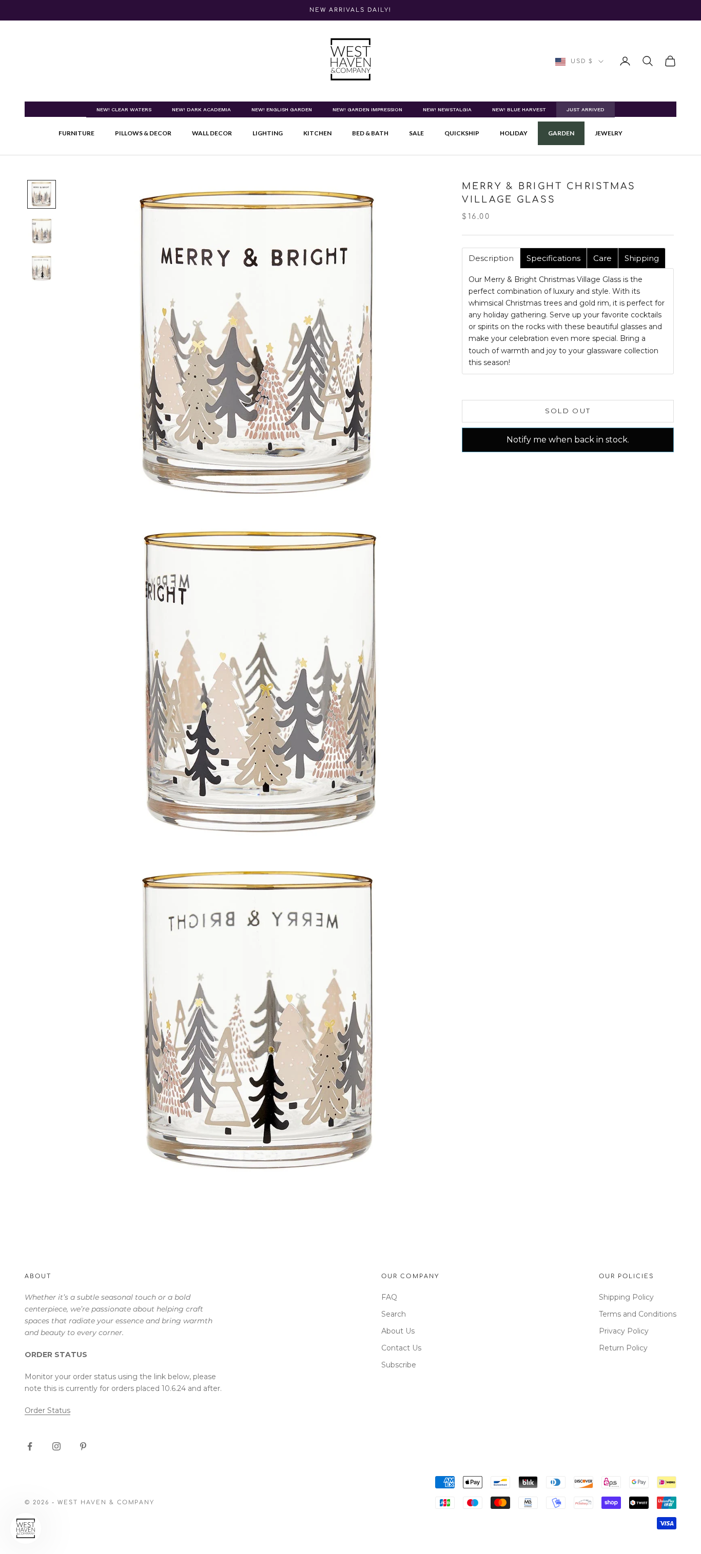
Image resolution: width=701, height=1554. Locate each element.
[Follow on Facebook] (30, 1446)
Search (393, 1314)
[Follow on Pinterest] (83, 1446)
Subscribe (398, 1364)
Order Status (47, 1410)
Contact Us (401, 1348)
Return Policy (623, 1348)
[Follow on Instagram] (56, 1446)
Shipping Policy (626, 1297)
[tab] (491, 258)
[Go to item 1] (41, 194)
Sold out (568, 411)
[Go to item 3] (41, 268)
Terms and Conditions (637, 1314)
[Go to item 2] (41, 231)
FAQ (389, 1297)
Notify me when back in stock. (568, 440)
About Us (398, 1331)
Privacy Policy (624, 1331)
